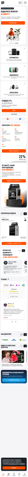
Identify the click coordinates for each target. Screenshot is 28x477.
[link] (14, 231)
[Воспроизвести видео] (13, 356)
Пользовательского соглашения (16, 464)
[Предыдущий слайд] (21, 213)
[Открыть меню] (25, 2)
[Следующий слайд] (25, 213)
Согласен (14, 468)
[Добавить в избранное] (25, 218)
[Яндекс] (8, 119)
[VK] (20, 119)
